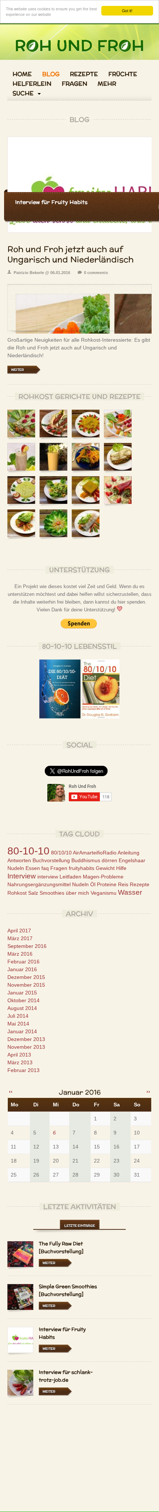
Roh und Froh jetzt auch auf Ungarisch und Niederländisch (70, 254)
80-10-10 (28, 851)
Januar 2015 (22, 993)
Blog (51, 74)
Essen (33, 868)
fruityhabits (81, 868)
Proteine (106, 884)
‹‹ (11, 1092)
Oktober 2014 (23, 1000)
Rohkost (17, 893)
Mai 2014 (18, 1024)
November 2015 (26, 985)
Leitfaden (70, 877)
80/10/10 (61, 853)
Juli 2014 (17, 1016)
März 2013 (20, 1062)
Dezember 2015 (26, 977)
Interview (21, 876)
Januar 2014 (22, 1031)
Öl (92, 884)
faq (45, 868)
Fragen (74, 84)
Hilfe (121, 868)
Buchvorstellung (51, 860)
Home (22, 74)
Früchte (122, 74)
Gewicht (105, 868)
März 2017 (20, 938)
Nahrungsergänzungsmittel (39, 884)
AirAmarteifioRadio (94, 853)
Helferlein (32, 84)
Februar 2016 (23, 962)
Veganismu (103, 893)
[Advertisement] (79, 1460)
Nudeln (80, 884)
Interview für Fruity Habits (51, 202)
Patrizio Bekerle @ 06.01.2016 (42, 272)
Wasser (130, 892)
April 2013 (19, 1055)
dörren (109, 860)
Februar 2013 (23, 1070)
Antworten (19, 860)
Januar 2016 (22, 969)
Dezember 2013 (26, 1039)
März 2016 (20, 954)
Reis (123, 884)
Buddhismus (85, 860)
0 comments (96, 272)
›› (148, 1092)
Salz (33, 893)
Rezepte (84, 74)
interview (47, 877)
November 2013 (26, 1047)
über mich (77, 893)
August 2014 (22, 1008)
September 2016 (27, 946)
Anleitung (128, 853)
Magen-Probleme (103, 877)
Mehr (107, 84)
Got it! (127, 10)
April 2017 (19, 931)
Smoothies (52, 893)
